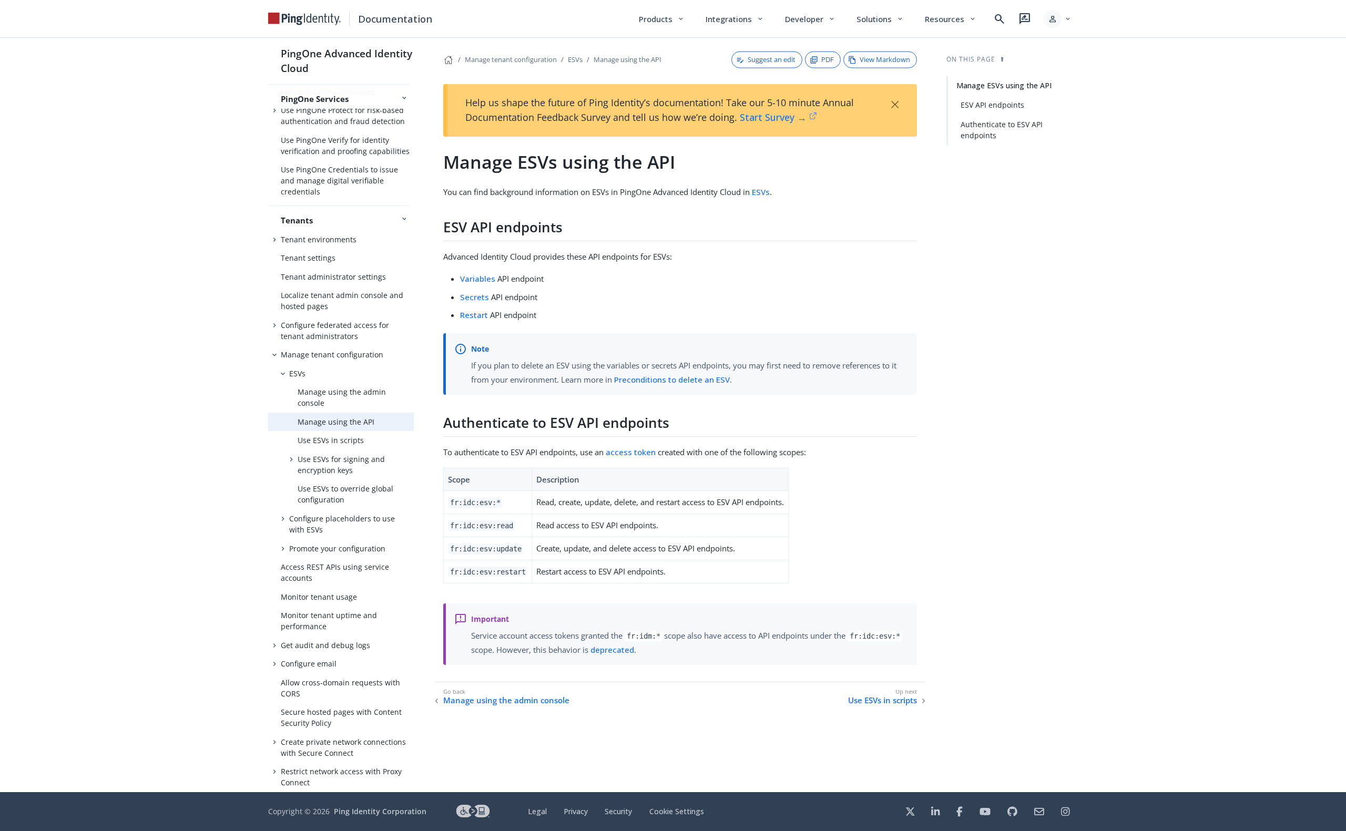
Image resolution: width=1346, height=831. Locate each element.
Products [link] (662, 19)
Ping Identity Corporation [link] (380, 811)
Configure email (308, 664)
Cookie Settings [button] (676, 811)
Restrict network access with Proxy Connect (341, 776)
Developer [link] (810, 19)
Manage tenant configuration (332, 355)
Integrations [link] (735, 19)
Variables (477, 278)
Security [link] (618, 811)
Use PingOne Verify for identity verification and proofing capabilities (345, 145)
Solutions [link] (880, 19)
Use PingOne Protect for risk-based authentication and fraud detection (343, 115)
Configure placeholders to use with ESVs (342, 524)
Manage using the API (336, 422)
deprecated (612, 649)
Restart (474, 315)
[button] (1057, 19)
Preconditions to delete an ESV (672, 379)
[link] (304, 19)
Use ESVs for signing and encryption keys (341, 464)
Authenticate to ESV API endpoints (1002, 129)
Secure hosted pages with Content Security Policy (341, 717)
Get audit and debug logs (325, 645)
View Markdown (885, 59)
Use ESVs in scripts (331, 440)
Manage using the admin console (342, 397)
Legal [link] (537, 811)
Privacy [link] (576, 811)
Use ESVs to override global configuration (345, 494)
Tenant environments (318, 239)
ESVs (297, 373)
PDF (827, 59)
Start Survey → (773, 117)
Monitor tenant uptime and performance (329, 620)
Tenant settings (308, 258)
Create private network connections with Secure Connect (343, 747)
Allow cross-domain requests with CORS (340, 688)
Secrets (474, 297)
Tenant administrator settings (333, 277)
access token (631, 452)
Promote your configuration (337, 548)
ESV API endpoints (992, 105)
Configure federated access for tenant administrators (335, 330)
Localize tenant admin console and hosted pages (342, 300)
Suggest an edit (772, 59)
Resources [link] (950, 19)
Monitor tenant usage (319, 597)
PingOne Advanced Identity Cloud (346, 61)
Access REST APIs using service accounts (335, 572)
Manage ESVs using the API (1004, 85)
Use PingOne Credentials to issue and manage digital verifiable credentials (339, 181)
